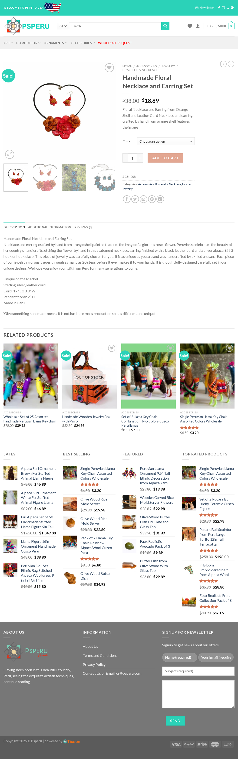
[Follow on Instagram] (223, 8)
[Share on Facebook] (127, 199)
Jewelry (168, 66)
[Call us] (227, 8)
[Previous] (11, 111)
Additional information (49, 227)
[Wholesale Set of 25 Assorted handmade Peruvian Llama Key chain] (30, 376)
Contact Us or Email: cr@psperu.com (112, 673)
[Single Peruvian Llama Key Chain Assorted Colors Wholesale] (207, 376)
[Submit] (165, 26)
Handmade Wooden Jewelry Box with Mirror (86, 419)
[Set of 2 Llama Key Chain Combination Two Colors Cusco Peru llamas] (148, 376)
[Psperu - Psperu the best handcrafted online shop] (26, 26)
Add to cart (165, 158)
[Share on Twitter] (135, 199)
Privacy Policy (94, 664)
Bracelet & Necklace (140, 70)
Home (127, 66)
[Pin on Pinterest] (152, 199)
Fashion (187, 184)
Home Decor (26, 43)
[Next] (107, 111)
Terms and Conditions (100, 655)
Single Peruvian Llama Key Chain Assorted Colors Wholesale (203, 419)
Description (14, 227)
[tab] (14, 227)
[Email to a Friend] (143, 199)
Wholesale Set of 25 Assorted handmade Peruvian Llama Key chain (29, 419)
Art (6, 43)
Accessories (81, 43)
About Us (90, 646)
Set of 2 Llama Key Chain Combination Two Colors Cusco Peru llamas (145, 421)
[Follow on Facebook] (219, 8)
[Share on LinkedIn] (160, 199)
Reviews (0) (83, 227)
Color (126, 141)
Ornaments (54, 43)
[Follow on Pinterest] (232, 8)
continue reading (16, 681)
